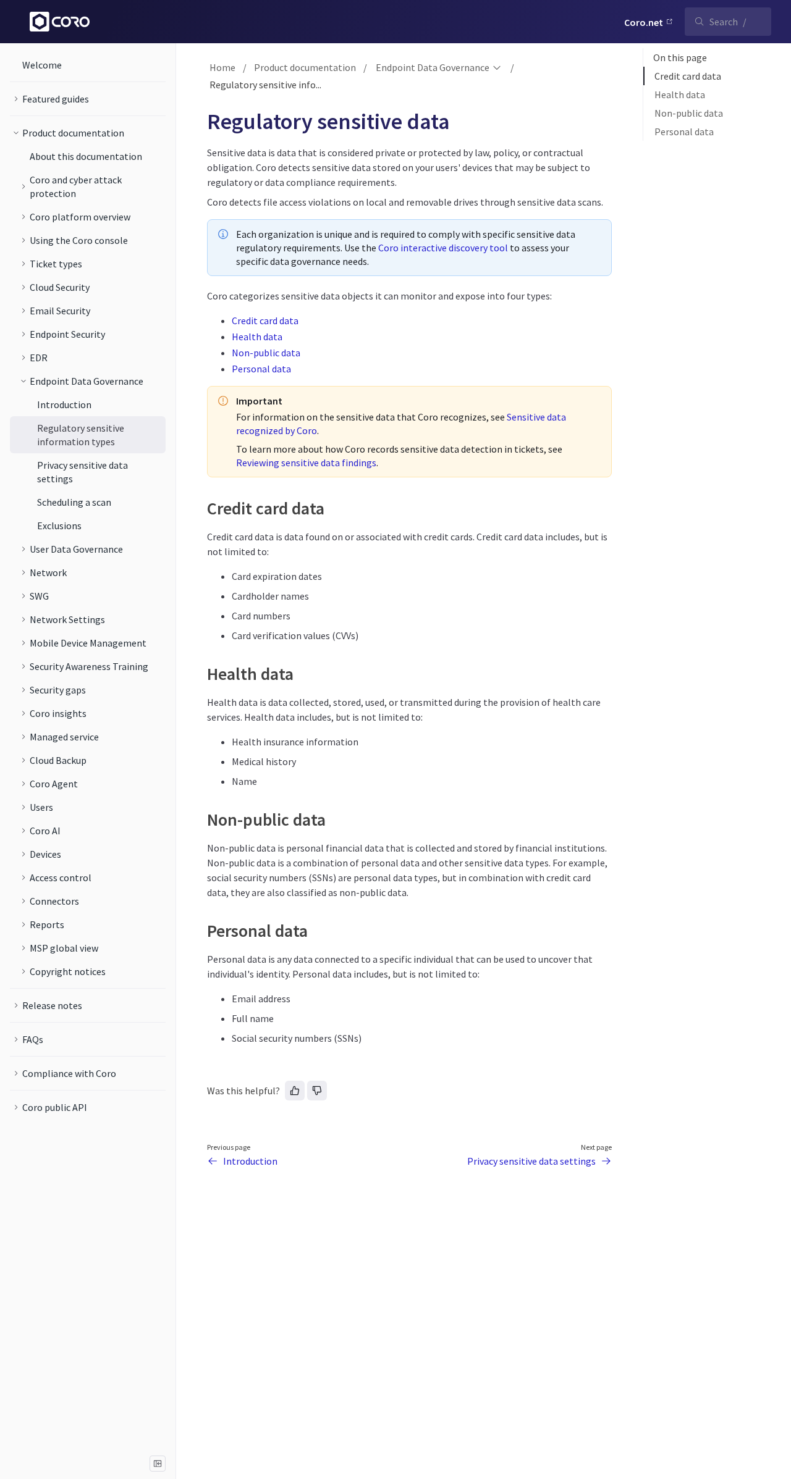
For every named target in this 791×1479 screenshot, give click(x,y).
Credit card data (265, 320)
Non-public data (266, 352)
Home (222, 67)
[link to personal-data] (201, 931)
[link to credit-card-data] (201, 508)
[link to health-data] (201, 674)
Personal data (261, 368)
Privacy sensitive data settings (531, 1161)
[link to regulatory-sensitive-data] (201, 121)
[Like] (295, 1090)
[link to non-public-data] (201, 819)
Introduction (250, 1161)
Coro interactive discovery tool (443, 247)
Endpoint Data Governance (432, 67)
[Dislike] (317, 1090)
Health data (257, 336)
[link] (88, 99)
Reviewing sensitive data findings (306, 462)
